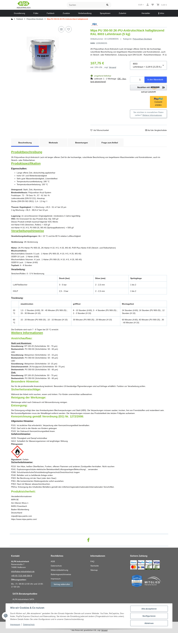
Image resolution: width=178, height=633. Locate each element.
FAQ (92, 561)
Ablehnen (149, 623)
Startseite (94, 566)
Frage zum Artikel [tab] (110, 143)
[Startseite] (12, 19)
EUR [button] (140, 5)
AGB (53, 561)
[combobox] (148, 65)
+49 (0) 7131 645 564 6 (21, 576)
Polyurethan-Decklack (142, 39)
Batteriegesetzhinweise (61, 574)
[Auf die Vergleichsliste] (61, 29)
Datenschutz (29, 624)
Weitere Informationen (152, 115)
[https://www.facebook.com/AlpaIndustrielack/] (88, 540)
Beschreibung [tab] (25, 143)
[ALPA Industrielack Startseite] (23, 5)
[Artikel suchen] (107, 5)
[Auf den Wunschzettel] (68, 29)
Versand (112, 67)
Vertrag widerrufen (62, 584)
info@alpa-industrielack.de (22, 571)
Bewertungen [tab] (81, 143)
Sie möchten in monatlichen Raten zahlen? (148, 113)
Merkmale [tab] (53, 143)
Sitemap (94, 570)
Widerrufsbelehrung (59, 570)
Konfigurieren (149, 616)
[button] (148, 5)
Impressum (15, 624)
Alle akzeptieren (149, 609)
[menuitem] (19, 13)
